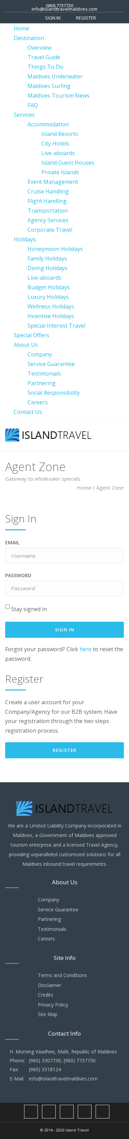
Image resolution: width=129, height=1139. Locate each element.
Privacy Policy (53, 1004)
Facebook (31, 1111)
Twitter (67, 1111)
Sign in (53, 18)
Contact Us (28, 412)
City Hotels (55, 143)
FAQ (33, 105)
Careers (38, 402)
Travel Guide (44, 57)
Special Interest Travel (56, 325)
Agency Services (48, 220)
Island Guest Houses (67, 162)
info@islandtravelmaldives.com (64, 9)
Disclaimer (49, 985)
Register (86, 18)
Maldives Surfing (49, 86)
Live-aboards (58, 153)
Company (40, 354)
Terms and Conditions (62, 975)
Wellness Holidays (51, 306)
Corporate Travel (50, 229)
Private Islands (60, 172)
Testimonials (44, 373)
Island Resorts (59, 134)
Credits (45, 994)
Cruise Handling (48, 191)
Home (21, 28)
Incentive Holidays (51, 316)
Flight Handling (47, 201)
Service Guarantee (51, 364)
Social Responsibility (54, 392)
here (85, 649)
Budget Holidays (49, 287)
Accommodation (48, 124)
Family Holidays (47, 258)
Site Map (47, 1014)
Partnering (42, 383)
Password (18, 575)
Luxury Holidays (48, 297)
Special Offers (31, 335)
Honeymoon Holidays (55, 249)
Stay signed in (29, 609)
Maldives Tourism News (58, 95)
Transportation (48, 210)
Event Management (53, 182)
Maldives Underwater (55, 76)
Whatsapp (85, 1111)
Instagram (49, 1111)
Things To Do (45, 67)
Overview (39, 47)
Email (12, 542)
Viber (102, 1111)
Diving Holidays (47, 268)
